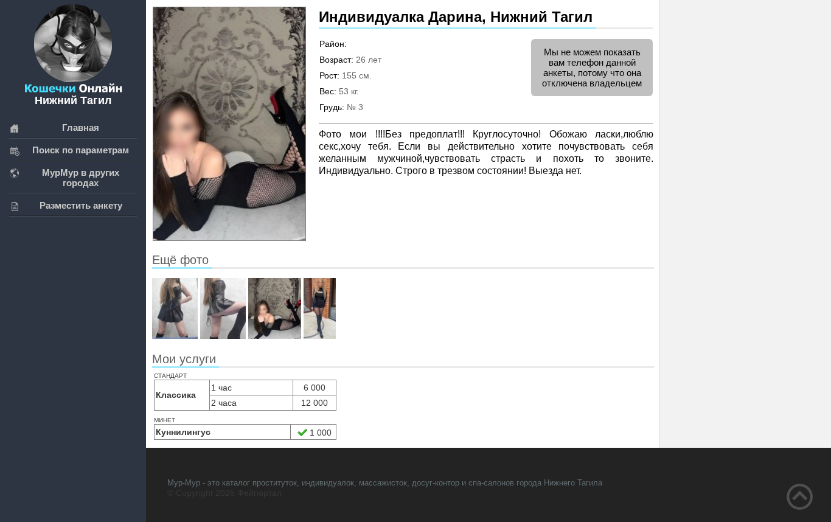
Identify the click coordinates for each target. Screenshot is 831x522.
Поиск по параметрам (80, 150)
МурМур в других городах (80, 177)
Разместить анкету (81, 205)
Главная (80, 127)
